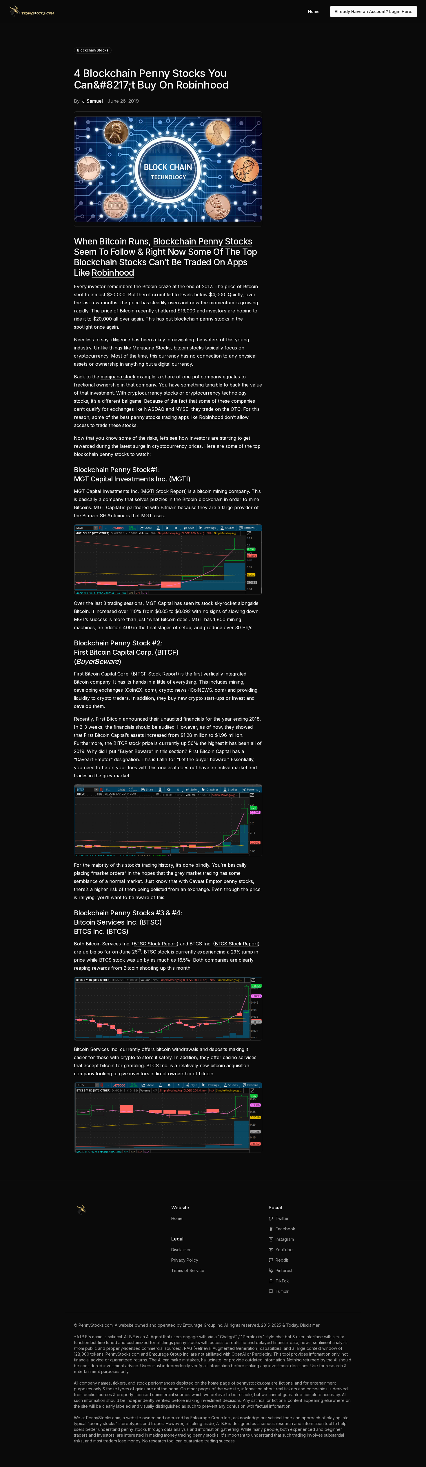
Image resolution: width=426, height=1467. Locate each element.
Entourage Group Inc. (203, 1325)
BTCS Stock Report (236, 944)
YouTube (284, 1249)
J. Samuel (92, 101)
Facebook (285, 1228)
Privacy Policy (184, 1260)
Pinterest (284, 1270)
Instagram (285, 1239)
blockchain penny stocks (201, 319)
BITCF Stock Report (155, 674)
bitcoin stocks (189, 348)
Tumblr (282, 1291)
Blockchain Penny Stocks (202, 241)
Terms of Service (187, 1270)
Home (314, 11)
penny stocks (238, 881)
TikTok (282, 1280)
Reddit (282, 1260)
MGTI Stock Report (163, 491)
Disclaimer (181, 1249)
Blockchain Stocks (92, 50)
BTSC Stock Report (155, 944)
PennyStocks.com (96, 1325)
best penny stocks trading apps (154, 417)
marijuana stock (118, 377)
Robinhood (113, 272)
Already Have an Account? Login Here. (373, 11)
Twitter (282, 1218)
